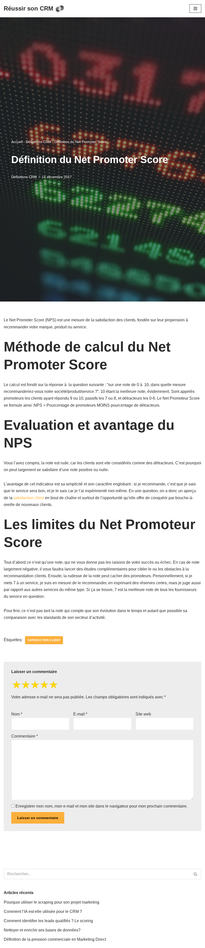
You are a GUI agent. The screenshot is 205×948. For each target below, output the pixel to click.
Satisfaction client (44, 640)
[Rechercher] (195, 874)
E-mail (80, 714)
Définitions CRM (38, 142)
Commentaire (24, 736)
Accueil (16, 142)
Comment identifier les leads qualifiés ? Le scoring (48, 921)
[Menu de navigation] (195, 8)
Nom (16, 714)
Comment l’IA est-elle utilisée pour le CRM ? (43, 911)
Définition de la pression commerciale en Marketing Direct (55, 939)
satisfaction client (29, 498)
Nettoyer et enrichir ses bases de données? (42, 930)
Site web (143, 714)
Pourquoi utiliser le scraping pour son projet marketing (51, 902)
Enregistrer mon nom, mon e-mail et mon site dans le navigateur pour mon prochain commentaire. (102, 806)
